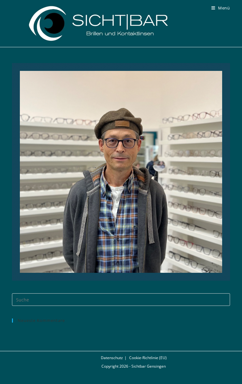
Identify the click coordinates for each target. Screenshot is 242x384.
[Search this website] (121, 299)
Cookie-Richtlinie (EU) (148, 357)
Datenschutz (112, 357)
